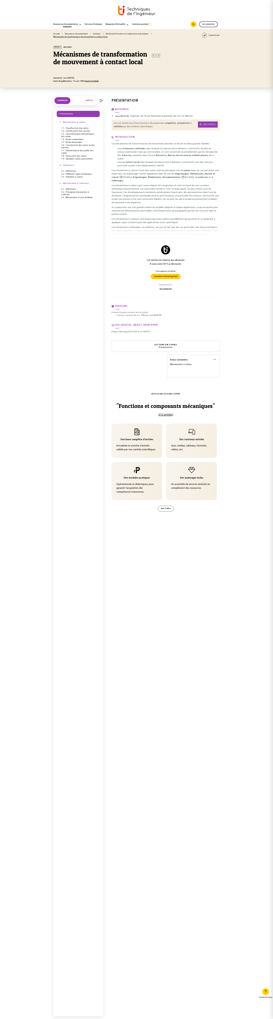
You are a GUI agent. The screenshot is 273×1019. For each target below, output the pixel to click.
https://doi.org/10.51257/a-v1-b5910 (131, 332)
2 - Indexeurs (67, 165)
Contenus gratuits (140, 24)
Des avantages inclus (191, 478)
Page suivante (179, 360)
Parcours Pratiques (93, 24)
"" (165, 405)
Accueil (56, 34)
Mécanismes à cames (181, 362)
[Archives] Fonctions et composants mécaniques (127, 34)
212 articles (165, 414)
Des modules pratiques (137, 478)
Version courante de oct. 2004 (131, 315)
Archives (97, 34)
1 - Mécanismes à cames (73, 122)
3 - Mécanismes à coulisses (74, 183)
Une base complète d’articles (136, 439)
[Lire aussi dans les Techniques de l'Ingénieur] (121, 177)
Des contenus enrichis (191, 439)
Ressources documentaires (65, 24)
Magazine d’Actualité (115, 24)
